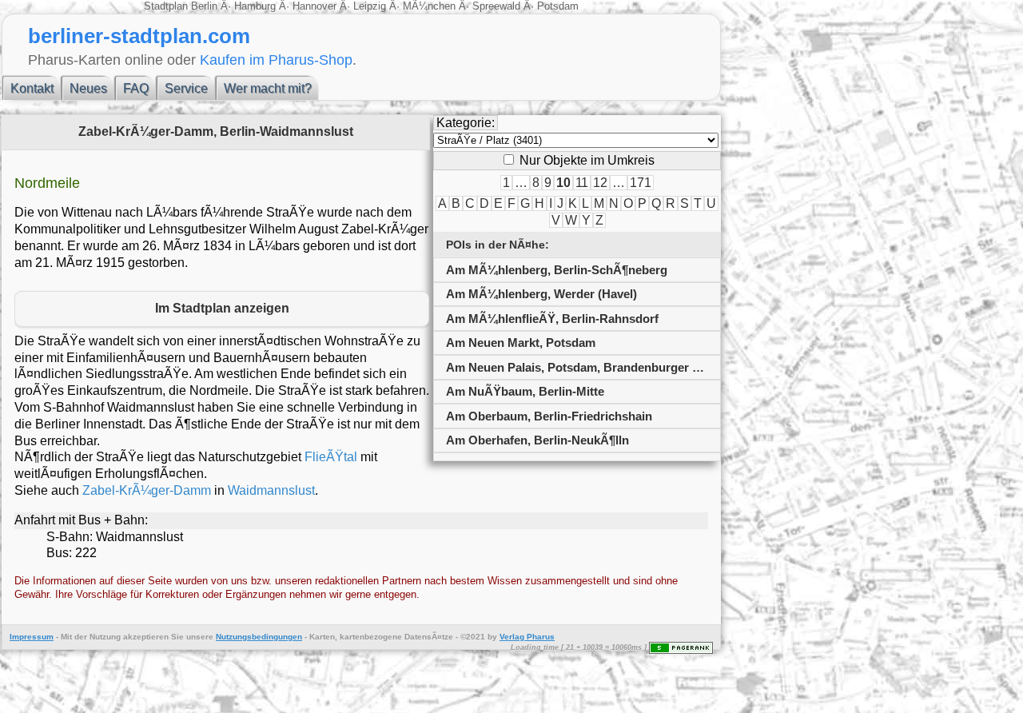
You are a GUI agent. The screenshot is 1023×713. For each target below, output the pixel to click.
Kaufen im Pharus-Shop (276, 59)
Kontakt (32, 88)
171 (640, 182)
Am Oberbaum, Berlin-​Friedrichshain (549, 416)
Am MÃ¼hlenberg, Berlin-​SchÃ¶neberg (556, 270)
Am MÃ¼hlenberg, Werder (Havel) (541, 294)
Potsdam (556, 6)
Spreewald (496, 6)
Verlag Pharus (527, 636)
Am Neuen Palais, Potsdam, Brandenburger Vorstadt (583, 367)
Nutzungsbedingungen (259, 636)
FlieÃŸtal (331, 457)
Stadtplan (167, 6)
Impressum (32, 636)
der (80, 636)
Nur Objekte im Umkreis (585, 160)
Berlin (206, 6)
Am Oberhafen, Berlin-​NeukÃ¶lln (537, 440)
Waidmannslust (271, 490)
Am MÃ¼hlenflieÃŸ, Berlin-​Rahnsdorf (552, 318)
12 (600, 182)
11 (581, 182)
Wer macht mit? (268, 88)
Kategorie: (465, 122)
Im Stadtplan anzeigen (222, 308)
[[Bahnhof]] (577, 456)
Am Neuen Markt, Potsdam (520, 342)
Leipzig (369, 6)
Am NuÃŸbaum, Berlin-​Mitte (525, 391)
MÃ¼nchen (429, 6)
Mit (66, 636)
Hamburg (255, 6)
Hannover (314, 6)
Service (186, 88)
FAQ (136, 88)
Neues (88, 88)
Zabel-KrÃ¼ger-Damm (146, 490)
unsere (199, 636)
